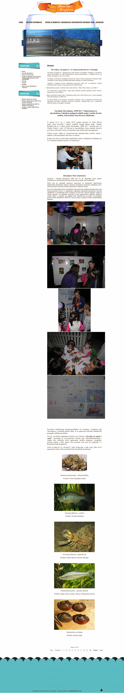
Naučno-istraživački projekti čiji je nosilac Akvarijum (31, 101)
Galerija (24, 81)
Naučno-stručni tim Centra (29, 99)
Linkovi (24, 82)
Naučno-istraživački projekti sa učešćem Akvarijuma (30, 104)
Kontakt (24, 84)
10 (90, 650)
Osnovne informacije (28, 75)
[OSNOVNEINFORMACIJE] (34, 22)
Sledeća (95, 650)
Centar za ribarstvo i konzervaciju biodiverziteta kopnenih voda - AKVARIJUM (31, 78)
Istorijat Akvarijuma (27, 73)
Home (23, 71)
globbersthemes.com (76, 691)
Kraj (101, 650)
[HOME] (21, 22)
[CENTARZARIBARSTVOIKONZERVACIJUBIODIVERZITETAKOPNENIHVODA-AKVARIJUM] (74, 22)
